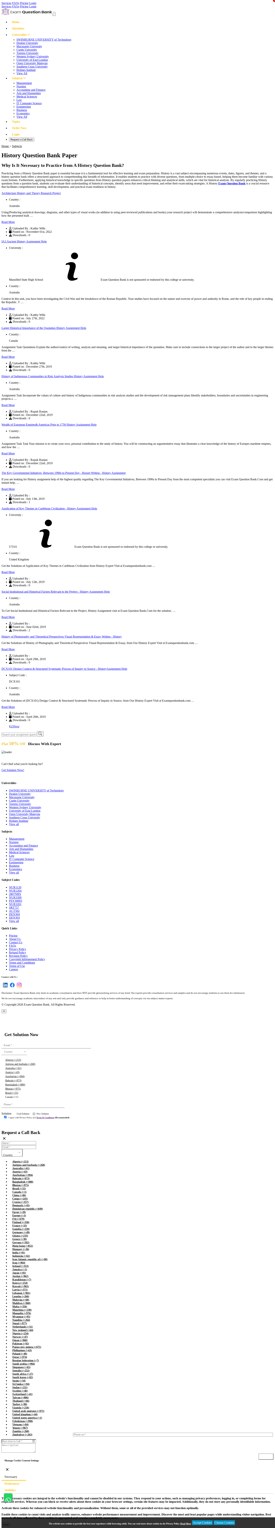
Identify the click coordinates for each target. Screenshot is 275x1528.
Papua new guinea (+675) (26, 1347)
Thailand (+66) (20, 1401)
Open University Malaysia (32, 63)
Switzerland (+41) (22, 1394)
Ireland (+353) (20, 1266)
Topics (16, 121)
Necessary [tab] (10, 1476)
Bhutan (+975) (13, 1088)
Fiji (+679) (18, 1219)
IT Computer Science (29, 103)
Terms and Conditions (22, 962)
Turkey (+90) (19, 1404)
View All (21, 73)
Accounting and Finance (30, 89)
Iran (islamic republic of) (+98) (30, 1259)
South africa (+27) (22, 1374)
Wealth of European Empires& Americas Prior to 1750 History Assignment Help (49, 424)
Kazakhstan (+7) (21, 1279)
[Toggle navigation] (54, 14)
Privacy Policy (17, 949)
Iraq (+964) (18, 1262)
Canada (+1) (11, 1097)
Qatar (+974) (19, 1357)
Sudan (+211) (20, 1387)
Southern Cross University (32, 66)
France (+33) (19, 1225)
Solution (6, 1113)
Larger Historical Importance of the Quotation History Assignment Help (43, 328)
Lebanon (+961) (21, 1293)
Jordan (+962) (20, 1276)
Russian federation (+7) (25, 1360)
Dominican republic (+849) (27, 1208)
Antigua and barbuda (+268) (20, 1064)
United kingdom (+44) (25, 1414)
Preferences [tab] (11, 1483)
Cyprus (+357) (20, 1202)
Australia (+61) (13, 1068)
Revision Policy (18, 955)
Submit (12, 1125)
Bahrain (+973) (13, 1080)
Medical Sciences (26, 96)
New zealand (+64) (22, 1330)
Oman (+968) (20, 1340)
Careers (13, 969)
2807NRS (15, 894)
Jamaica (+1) (19, 1269)
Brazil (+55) (11, 1093)
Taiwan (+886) (20, 1397)
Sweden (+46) (20, 1390)
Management (24, 83)
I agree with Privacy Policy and (39, 1117)
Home (15, 22)
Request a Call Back (21, 139)
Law (19, 99)
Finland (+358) (20, 1222)
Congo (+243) (20, 1198)
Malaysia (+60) (20, 1299)
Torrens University (27, 53)
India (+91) (18, 1252)
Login (32, 3)
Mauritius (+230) (22, 1310)
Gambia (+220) (21, 1229)
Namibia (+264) (21, 1320)
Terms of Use (17, 966)
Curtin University (26, 49)
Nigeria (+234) (20, 1333)
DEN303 (14, 917)
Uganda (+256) (20, 1407)
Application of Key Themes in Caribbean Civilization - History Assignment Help (49, 508)
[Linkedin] (4, 987)
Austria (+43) (12, 1072)
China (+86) (19, 1195)
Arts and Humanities (28, 93)
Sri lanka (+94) (21, 1384)
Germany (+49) (21, 1232)
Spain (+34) (19, 1380)
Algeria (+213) (13, 1060)
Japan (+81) (19, 1272)
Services (6, 3)
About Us (15, 939)
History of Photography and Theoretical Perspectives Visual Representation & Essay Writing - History (61, 636)
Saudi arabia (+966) (23, 1363)
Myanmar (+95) (21, 1316)
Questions (18, 28)
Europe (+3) (19, 1215)
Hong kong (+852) (22, 1245)
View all (14, 824)
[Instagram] (18, 987)
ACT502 (14, 910)
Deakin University (27, 43)
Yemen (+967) (20, 1428)
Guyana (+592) (20, 1242)
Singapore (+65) (21, 1367)
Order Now (19, 128)
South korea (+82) (22, 1377)
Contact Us (15, 942)
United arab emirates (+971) (28, 1411)
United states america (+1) (27, 1417)
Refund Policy (17, 952)
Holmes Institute (26, 70)
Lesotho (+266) (20, 1296)
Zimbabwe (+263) (22, 1434)
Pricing (24, 3)
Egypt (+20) (19, 1212)
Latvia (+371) (20, 1289)
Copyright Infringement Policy (27, 959)
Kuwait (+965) (20, 1286)
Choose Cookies (224, 1522)
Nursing (21, 86)
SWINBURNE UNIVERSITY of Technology (43, 39)
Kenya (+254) (20, 1283)
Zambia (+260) (20, 1431)
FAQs (15, 3)
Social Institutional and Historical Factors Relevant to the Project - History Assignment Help (55, 591)
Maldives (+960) (21, 1303)
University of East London (32, 59)
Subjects (17, 78)
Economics (23, 113)
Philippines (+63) (22, 1350)
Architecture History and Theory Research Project (31, 193)
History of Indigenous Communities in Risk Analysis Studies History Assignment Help (52, 376)
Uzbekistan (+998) (22, 1421)
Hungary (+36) (20, 1249)
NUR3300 (15, 897)
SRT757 (14, 907)
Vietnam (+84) (20, 1424)
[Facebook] (11, 987)
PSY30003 (15, 900)
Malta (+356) (19, 1306)
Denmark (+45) (21, 1205)
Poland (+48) (19, 1353)
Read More (8, 222)
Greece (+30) (19, 1239)
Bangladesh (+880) (15, 1084)
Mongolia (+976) (21, 1313)
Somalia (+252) (21, 1370)
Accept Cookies (202, 1522)
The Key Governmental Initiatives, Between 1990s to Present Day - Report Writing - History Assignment (63, 473)
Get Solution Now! (12, 770)
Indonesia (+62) (21, 1256)
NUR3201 (15, 904)
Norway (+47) (20, 1337)
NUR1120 (15, 887)
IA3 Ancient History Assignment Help (24, 241)
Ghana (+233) (20, 1235)
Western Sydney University (32, 56)
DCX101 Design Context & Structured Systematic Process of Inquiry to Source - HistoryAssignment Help (64, 668)
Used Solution (23, 1113)
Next (16, 726)
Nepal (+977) (19, 1323)
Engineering (23, 106)
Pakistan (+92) (20, 1343)
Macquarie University (29, 46)
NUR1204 (15, 890)
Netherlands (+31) (22, 1326)
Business (21, 110)
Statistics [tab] (10, 1490)
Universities (20, 34)
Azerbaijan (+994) (15, 1076)
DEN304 (14, 914)
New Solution (42, 1113)
